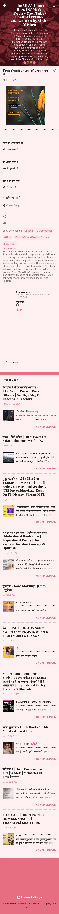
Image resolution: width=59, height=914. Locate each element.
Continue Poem (46, 426)
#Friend (29, 230)
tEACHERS (9, 243)
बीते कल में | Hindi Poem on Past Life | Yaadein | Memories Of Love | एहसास (23, 773)
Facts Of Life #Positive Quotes (32, 237)
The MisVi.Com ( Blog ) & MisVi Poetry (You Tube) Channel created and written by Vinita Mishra (30, 15)
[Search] (54, 7)
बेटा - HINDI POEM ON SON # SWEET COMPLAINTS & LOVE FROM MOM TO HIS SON (25, 632)
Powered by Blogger (31, 897)
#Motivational (44, 230)
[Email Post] (5, 224)
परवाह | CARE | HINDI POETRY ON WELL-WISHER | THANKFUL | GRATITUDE (23, 819)
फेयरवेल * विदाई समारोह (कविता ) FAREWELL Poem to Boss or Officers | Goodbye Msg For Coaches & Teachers (23, 393)
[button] (54, 71)
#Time (7, 237)
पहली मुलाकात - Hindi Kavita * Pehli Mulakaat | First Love (25, 729)
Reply (19, 310)
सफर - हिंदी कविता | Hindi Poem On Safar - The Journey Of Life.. (24, 439)
